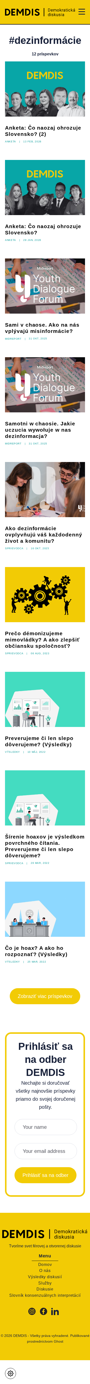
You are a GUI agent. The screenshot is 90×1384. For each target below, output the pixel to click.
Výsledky (12, 752)
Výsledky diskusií (45, 1277)
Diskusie (45, 1289)
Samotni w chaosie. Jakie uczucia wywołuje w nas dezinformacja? (40, 430)
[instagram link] (32, 1314)
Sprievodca (14, 548)
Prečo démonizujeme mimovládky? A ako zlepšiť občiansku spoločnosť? (42, 639)
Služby (45, 1283)
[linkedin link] (55, 1314)
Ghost (58, 1341)
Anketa (10, 141)
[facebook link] (43, 1314)
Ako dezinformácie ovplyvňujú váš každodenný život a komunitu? (43, 534)
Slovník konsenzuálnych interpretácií (45, 1295)
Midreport (13, 338)
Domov (45, 1264)
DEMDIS (20, 1336)
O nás (45, 1270)
